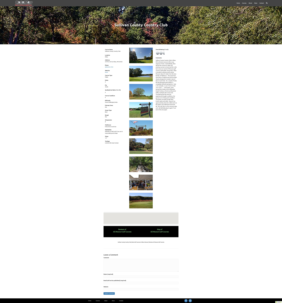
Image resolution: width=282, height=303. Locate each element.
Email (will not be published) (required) (115, 280)
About (250, 3)
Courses (244, 3)
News (255, 3)
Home (238, 3)
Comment (106, 257)
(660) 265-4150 (109, 67)
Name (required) (108, 274)
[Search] (266, 3)
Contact (261, 3)
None (106, 72)
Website (106, 286)
